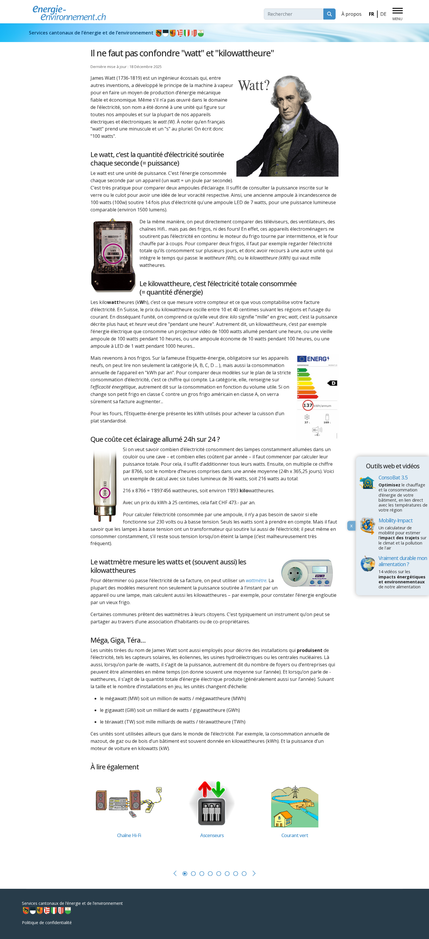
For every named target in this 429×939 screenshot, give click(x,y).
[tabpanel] (131, 818)
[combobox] (294, 14)
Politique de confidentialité (47, 922)
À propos (351, 14)
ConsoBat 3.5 (393, 477)
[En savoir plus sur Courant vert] (294, 803)
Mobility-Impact (396, 520)
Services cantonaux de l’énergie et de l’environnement (92, 32)
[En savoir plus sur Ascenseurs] (211, 803)
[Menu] (398, 14)
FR (371, 14)
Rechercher (329, 14)
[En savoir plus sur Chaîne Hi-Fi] (129, 803)
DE (383, 14)
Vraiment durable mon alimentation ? (403, 561)
